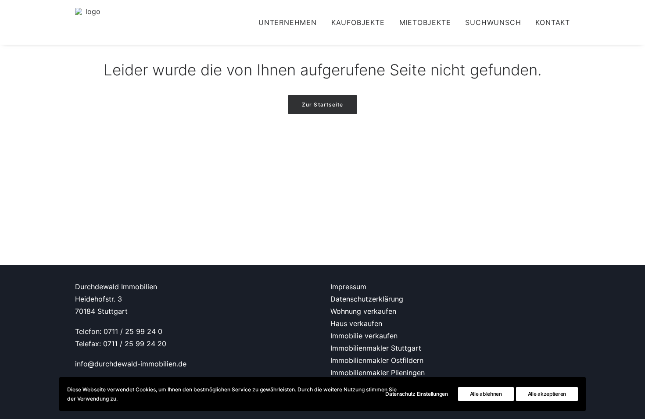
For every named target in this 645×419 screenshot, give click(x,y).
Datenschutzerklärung (366, 299)
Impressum (348, 286)
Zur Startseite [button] (323, 104)
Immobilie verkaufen (364, 335)
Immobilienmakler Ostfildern (376, 360)
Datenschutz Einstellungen (416, 394)
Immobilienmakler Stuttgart (375, 348)
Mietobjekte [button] (425, 22)
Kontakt (552, 22)
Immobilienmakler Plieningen (377, 372)
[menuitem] (290, 22)
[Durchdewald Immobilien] (89, 22)
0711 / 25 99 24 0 (133, 331)
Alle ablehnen (486, 394)
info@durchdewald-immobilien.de (130, 363)
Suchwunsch (493, 22)
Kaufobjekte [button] (358, 22)
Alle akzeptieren (547, 394)
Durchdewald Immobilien (116, 286)
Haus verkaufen (356, 323)
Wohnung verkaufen (363, 311)
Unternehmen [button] (287, 22)
